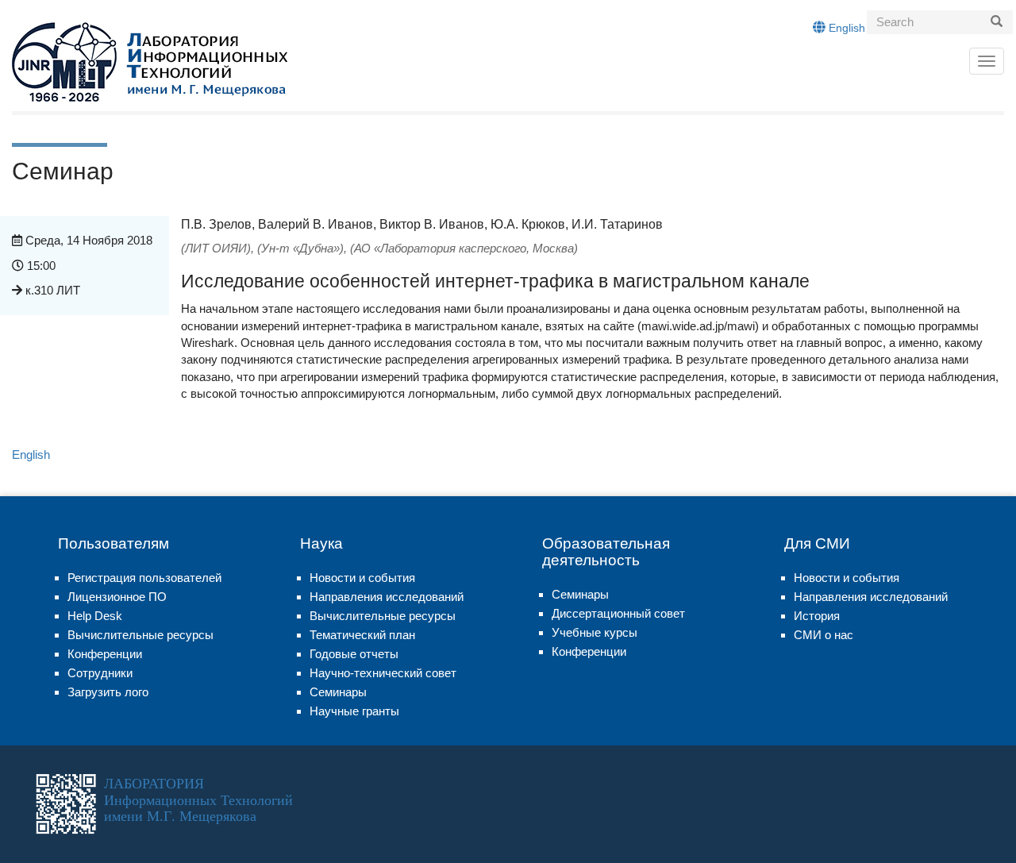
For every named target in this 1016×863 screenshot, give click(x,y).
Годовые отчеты (354, 654)
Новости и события (362, 577)
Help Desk (94, 615)
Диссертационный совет (618, 613)
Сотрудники (100, 673)
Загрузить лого (107, 692)
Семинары (338, 692)
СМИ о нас (823, 634)
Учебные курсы (594, 632)
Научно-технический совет (383, 673)
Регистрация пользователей (144, 577)
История (817, 615)
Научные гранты (354, 711)
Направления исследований (387, 596)
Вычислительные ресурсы (140, 634)
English (845, 27)
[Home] (149, 62)
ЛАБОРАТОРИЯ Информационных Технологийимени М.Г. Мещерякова (198, 799)
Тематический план (362, 634)
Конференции (104, 654)
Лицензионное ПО (117, 596)
